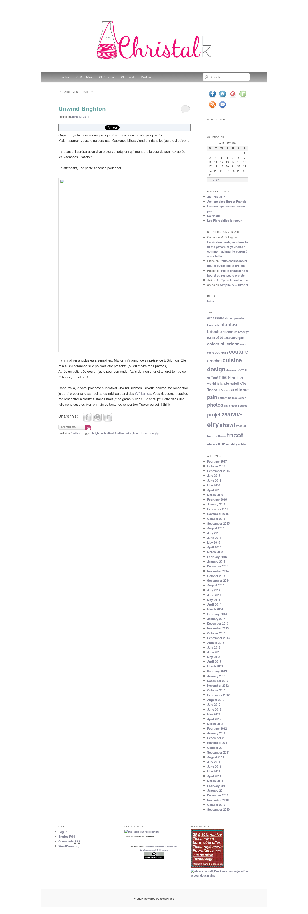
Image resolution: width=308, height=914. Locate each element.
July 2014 (213, 590)
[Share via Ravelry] (107, 420)
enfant (212, 377)
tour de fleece (216, 436)
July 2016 (213, 475)
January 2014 (216, 618)
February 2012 (217, 728)
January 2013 (216, 676)
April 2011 (214, 776)
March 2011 (215, 781)
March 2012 (215, 723)
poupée (242, 405)
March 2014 (215, 609)
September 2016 (218, 471)
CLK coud (127, 77)
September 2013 (218, 638)
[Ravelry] (242, 97)
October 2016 (216, 466)
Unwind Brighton (82, 108)
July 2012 (213, 704)
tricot (235, 435)
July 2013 (213, 647)
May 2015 (213, 542)
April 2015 (214, 547)
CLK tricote (106, 77)
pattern (223, 398)
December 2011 (217, 738)
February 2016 (217, 499)
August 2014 (215, 585)
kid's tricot (224, 390)
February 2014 (217, 614)
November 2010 (218, 800)
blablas (228, 324)
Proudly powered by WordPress (154, 898)
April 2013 (214, 661)
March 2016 (215, 495)
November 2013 (218, 628)
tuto (221, 444)
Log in (62, 832)
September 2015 (218, 523)
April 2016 (214, 490)
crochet (214, 361)
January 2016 (216, 504)
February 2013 (217, 671)
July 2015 (213, 533)
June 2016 (214, 480)
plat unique (230, 405)
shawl (227, 424)
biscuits (213, 325)
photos (215, 404)
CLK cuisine (84, 77)
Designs (146, 77)
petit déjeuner (237, 398)
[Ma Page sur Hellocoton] (141, 832)
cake (227, 338)
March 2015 (215, 552)
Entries (66, 836)
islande (223, 383)
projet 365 (218, 414)
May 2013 (213, 657)
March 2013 (215, 666)
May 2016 (213, 485)
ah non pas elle (234, 318)
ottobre (242, 389)
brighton (97, 433)
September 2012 (218, 695)
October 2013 (216, 633)
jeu (232, 384)
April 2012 (214, 719)
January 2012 (216, 733)
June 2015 (214, 537)
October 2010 (216, 804)
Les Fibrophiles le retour (224, 220)
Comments (69, 841)
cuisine (232, 360)
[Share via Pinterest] (97, 420)
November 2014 (218, 571)
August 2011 (215, 757)
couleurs (221, 352)
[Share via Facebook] (87, 420)
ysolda (241, 444)
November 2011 (218, 742)
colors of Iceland (223, 344)
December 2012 (217, 681)
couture (238, 351)
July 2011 (213, 762)
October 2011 (216, 747)
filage (224, 377)
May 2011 (213, 771)
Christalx (137, 836)
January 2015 (216, 561)
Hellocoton (149, 836)
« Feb (215, 180)
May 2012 (213, 714)
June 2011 (214, 766)
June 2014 (214, 595)
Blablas (64, 77)
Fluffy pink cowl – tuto (232, 280)
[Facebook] (212, 97)
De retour (213, 216)
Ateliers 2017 (216, 197)
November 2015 (218, 514)
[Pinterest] (232, 97)
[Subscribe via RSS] (212, 108)
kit (232, 390)
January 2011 (216, 790)
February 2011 (217, 786)
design (216, 369)
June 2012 (214, 709)
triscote (212, 444)
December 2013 (217, 623)
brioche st (230, 332)
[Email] (222, 108)
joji (236, 383)
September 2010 (218, 809)
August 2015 (215, 528)
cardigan (237, 337)
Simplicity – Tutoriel (234, 285)
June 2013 (214, 652)
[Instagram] (222, 97)
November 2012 (218, 685)
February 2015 (217, 557)
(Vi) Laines (143, 393)
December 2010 (217, 795)
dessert (232, 369)
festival (109, 433)
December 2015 (217, 509)
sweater (241, 426)
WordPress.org (68, 846)
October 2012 (216, 690)
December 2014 (217, 566)
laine (129, 433)
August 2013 (215, 642)
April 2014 (214, 604)
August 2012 (215, 700)
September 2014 (218, 580)
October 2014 (216, 576)
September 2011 (218, 752)
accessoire (215, 318)
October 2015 (216, 518)
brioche (214, 331)
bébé (220, 337)
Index (210, 301)
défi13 (243, 369)
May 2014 (213, 600)
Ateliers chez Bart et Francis (226, 201)
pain (212, 396)
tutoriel (230, 444)
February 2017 (217, 461)
